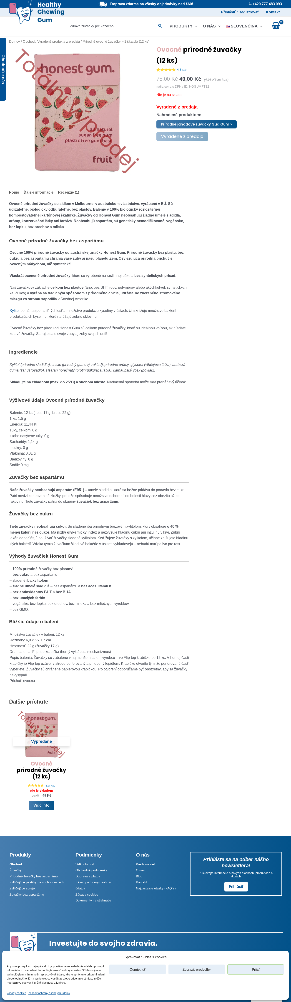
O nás (209, 26)
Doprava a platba (87, 876)
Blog (139, 876)
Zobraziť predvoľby (197, 969)
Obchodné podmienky (91, 870)
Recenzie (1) (68, 192)
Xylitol (15, 311)
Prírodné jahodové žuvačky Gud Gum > (196, 124)
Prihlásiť (236, 886)
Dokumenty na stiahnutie (93, 900)
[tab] (14, 192)
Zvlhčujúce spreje (22, 888)
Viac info (41, 805)
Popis (14, 192)
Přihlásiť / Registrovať (240, 12)
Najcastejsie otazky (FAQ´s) (156, 888)
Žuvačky (16, 870)
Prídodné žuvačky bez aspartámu (34, 876)
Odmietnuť (138, 969)
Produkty (181, 26)
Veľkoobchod (84, 864)
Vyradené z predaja (182, 136)
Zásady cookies (16, 993)
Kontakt (273, 12)
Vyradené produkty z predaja (58, 41)
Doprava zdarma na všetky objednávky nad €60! (151, 4)
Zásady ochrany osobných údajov (49, 993)
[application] (195, 26)
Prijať (256, 969)
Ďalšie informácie (38, 192)
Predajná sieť (145, 864)
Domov (14, 41)
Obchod (29, 41)
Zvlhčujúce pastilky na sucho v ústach (37, 882)
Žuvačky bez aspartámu (27, 894)
